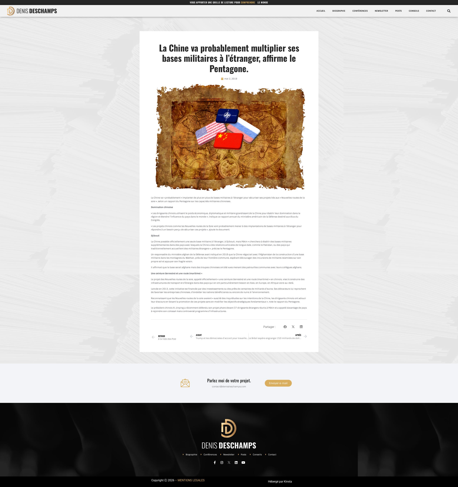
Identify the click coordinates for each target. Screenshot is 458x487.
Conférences (360, 10)
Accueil (320, 10)
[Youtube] (243, 462)
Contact (431, 10)
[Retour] (153, 337)
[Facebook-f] (214, 462)
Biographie (338, 10)
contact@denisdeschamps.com (229, 386)
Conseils (414, 10)
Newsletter (381, 10)
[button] (449, 11)
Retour (161, 336)
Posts (398, 10)
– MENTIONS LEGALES (190, 480)
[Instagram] (222, 462)
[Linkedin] (236, 462)
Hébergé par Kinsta (280, 481)
